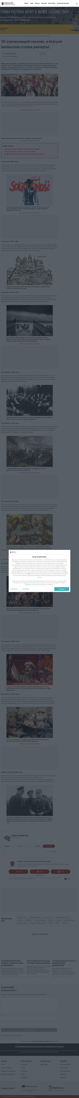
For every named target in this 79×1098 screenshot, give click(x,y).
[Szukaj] (77, 3)
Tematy (26, 3)
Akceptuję (61, 589)
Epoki (31, 3)
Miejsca (37, 3)
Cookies (34, 584)
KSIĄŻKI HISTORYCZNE (63, 3)
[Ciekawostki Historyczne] (9, 3)
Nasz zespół (51, 3)
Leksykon (44, 3)
